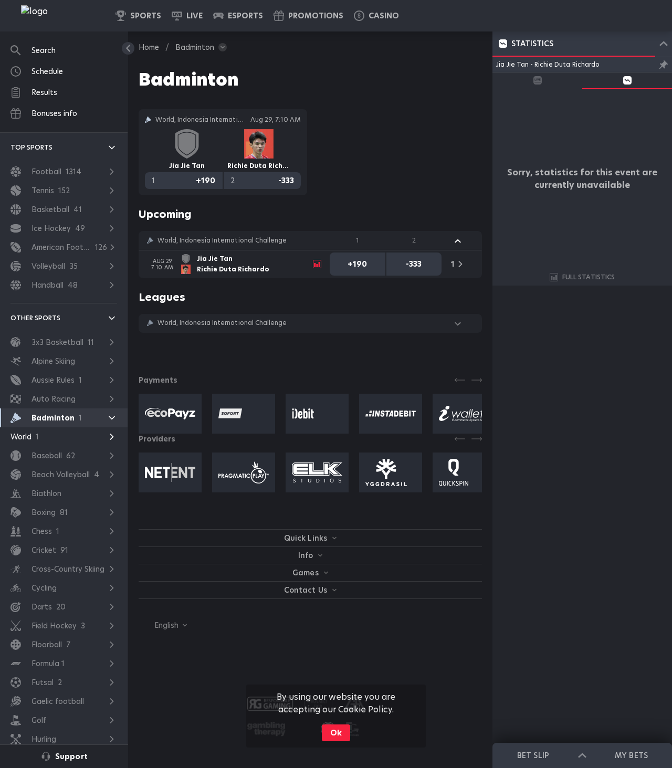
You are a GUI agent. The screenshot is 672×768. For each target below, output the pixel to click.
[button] (376, 15)
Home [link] (149, 47)
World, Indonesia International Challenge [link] (222, 240)
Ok (336, 733)
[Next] (476, 380)
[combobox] (163, 625)
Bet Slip (533, 755)
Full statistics (588, 276)
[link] (57, 15)
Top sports (31, 147)
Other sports (35, 317)
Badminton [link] (194, 47)
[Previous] (460, 380)
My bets (631, 755)
